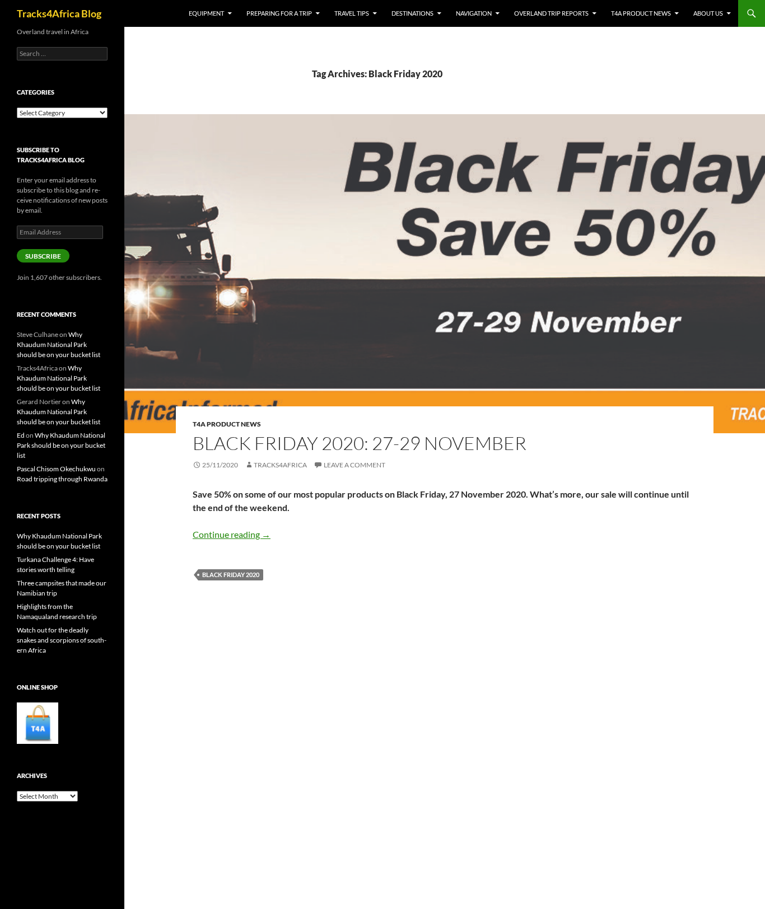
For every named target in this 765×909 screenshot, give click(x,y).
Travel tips (351, 13)
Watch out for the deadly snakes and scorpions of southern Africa (61, 640)
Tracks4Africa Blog (59, 13)
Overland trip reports (551, 13)
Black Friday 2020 (230, 574)
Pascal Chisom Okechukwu (56, 469)
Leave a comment (354, 465)
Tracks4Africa (280, 465)
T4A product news (641, 13)
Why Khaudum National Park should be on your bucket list (58, 344)
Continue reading (231, 534)
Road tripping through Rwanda (62, 479)
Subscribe (43, 256)
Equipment (206, 13)
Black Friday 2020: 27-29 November (359, 443)
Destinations (412, 13)
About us (708, 13)
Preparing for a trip (279, 13)
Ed (21, 435)
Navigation (474, 13)
